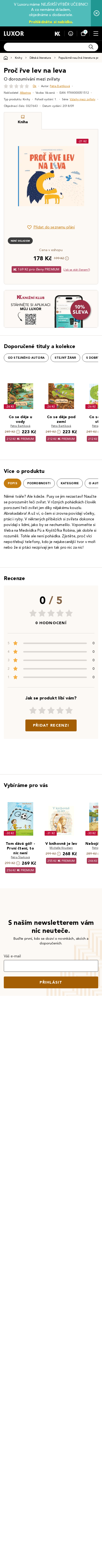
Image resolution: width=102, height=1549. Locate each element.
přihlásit (51, 982)
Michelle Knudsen (61, 848)
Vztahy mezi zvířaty (82, 99)
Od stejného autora (26, 357)
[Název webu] (14, 33)
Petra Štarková (20, 857)
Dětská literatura (40, 57)
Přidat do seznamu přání (54, 227)
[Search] (91, 47)
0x (34, 86)
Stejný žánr (65, 357)
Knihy (18, 57)
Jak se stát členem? (76, 269)
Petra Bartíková (60, 86)
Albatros (25, 92)
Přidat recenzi (51, 725)
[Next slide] (86, 176)
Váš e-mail (12, 956)
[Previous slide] (16, 176)
